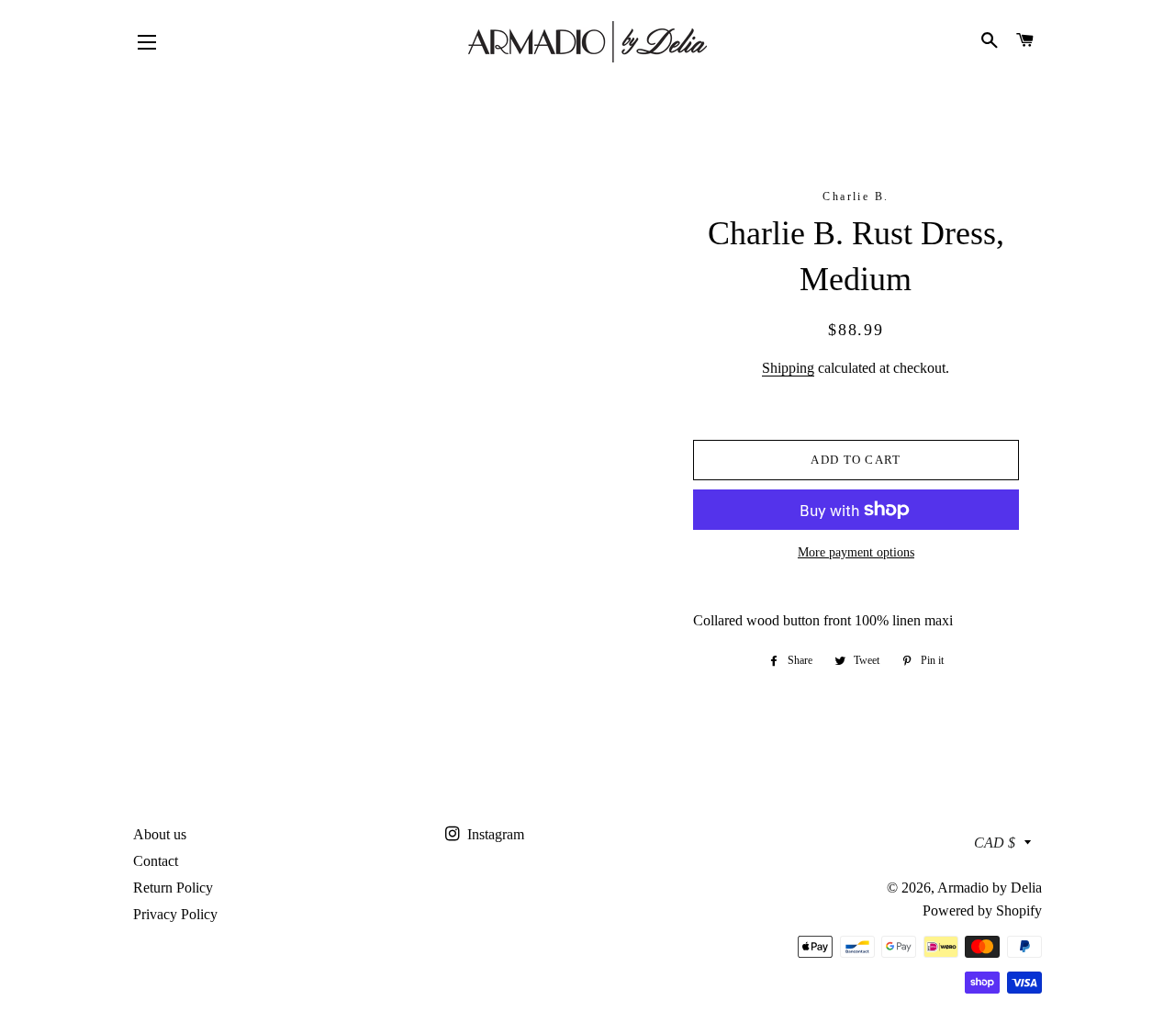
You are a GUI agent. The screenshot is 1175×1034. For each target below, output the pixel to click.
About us (159, 834)
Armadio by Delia (989, 887)
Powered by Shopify (982, 910)
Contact (155, 861)
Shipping (788, 368)
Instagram (494, 834)
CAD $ (994, 842)
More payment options (856, 552)
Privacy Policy (175, 914)
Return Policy (173, 887)
